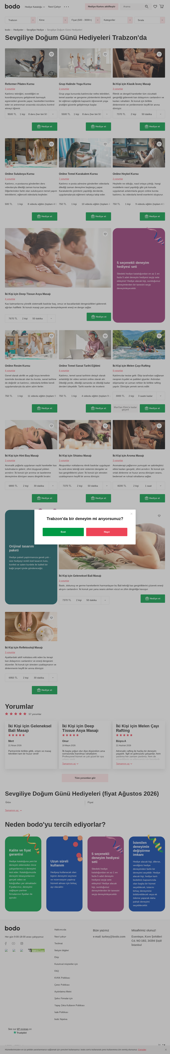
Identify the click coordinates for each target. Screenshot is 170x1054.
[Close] (131, 514)
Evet (63, 531)
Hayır (107, 531)
